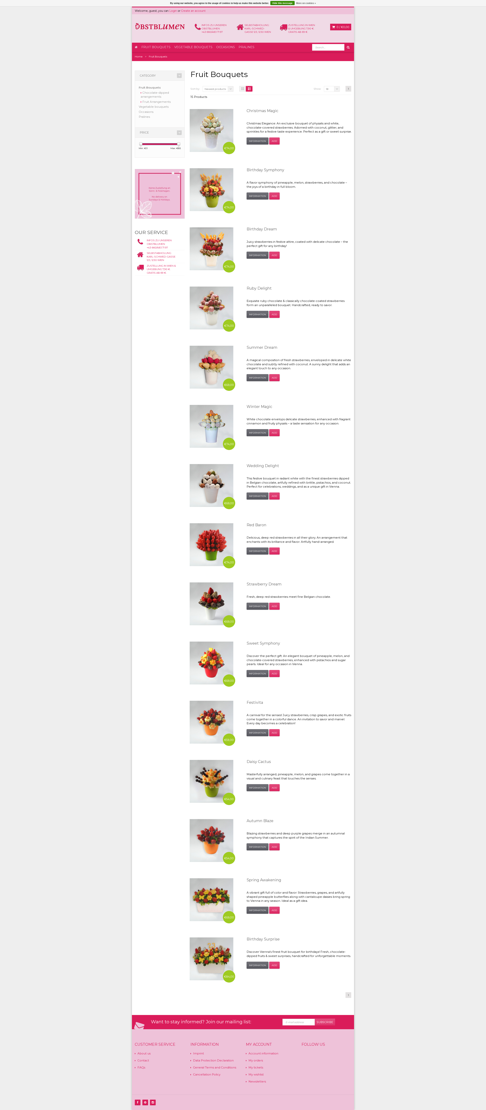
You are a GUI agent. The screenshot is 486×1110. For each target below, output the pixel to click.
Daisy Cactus (259, 761)
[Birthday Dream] (211, 249)
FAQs (141, 1067)
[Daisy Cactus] (211, 781)
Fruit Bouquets (155, 47)
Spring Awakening (264, 880)
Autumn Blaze (260, 821)
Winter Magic (259, 406)
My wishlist (256, 1074)
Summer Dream (262, 347)
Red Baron (256, 525)
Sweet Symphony (263, 643)
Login (173, 11)
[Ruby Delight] (211, 308)
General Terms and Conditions (214, 1067)
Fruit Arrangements (156, 102)
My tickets (256, 1067)
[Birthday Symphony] (211, 189)
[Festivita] (211, 722)
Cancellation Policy (206, 1074)
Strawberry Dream (264, 584)
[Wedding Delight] (211, 485)
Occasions (225, 47)
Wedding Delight (263, 465)
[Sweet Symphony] (211, 663)
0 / (342, 27)
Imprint (198, 1053)
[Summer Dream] (211, 367)
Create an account (193, 11)
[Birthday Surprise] (211, 959)
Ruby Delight (259, 288)
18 (327, 88)
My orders (256, 1060)
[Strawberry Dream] (211, 604)
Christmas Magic (262, 110)
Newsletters (257, 1081)
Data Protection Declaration (213, 1060)
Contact (143, 1060)
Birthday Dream (262, 229)
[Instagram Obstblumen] (153, 1102)
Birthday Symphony (265, 170)
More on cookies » (306, 3)
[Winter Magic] (211, 426)
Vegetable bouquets (193, 47)
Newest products (215, 88)
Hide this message (282, 3)
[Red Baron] (211, 544)
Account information (263, 1053)
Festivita (255, 702)
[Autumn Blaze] (211, 840)
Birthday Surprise (263, 939)
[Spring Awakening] (211, 899)
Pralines (246, 47)
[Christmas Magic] (211, 130)
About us (144, 1053)
